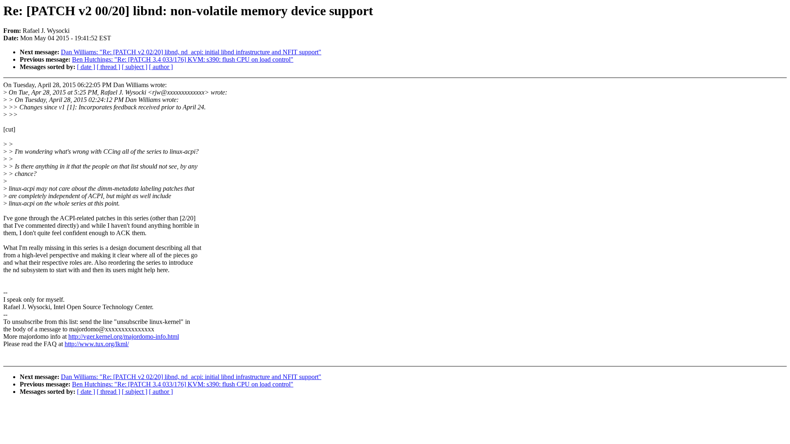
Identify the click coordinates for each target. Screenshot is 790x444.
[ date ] (86, 66)
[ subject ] (134, 66)
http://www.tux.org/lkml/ (97, 343)
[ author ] (161, 66)
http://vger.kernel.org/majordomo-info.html (123, 336)
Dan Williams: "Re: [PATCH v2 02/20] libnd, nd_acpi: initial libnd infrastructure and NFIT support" (191, 52)
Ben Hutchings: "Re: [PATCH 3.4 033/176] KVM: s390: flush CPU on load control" (182, 59)
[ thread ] (108, 66)
